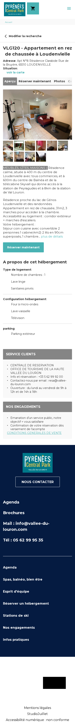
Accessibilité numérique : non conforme (37, 720)
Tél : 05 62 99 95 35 (23, 540)
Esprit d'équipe (16, 591)
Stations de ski (16, 615)
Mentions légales (37, 708)
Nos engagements (19, 628)
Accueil (8, 22)
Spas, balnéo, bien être (22, 579)
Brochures (14, 512)
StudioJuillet (37, 714)
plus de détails (52, 236)
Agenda (11, 502)
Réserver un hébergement (26, 603)
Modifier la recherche (25, 36)
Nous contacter (38, 482)
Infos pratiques (16, 640)
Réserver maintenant (23, 247)
